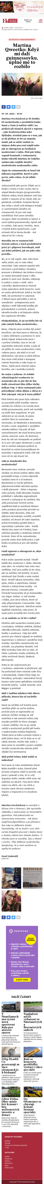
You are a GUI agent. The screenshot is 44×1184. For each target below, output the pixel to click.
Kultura (7, 1161)
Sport (7, 1165)
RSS (8, 1147)
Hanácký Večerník (10, 20)
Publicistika (9, 1168)
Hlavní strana (8, 28)
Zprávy (7, 1156)
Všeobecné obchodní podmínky (16, 1145)
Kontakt (7, 1143)
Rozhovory (19, 28)
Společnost (9, 1163)
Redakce (8, 1141)
